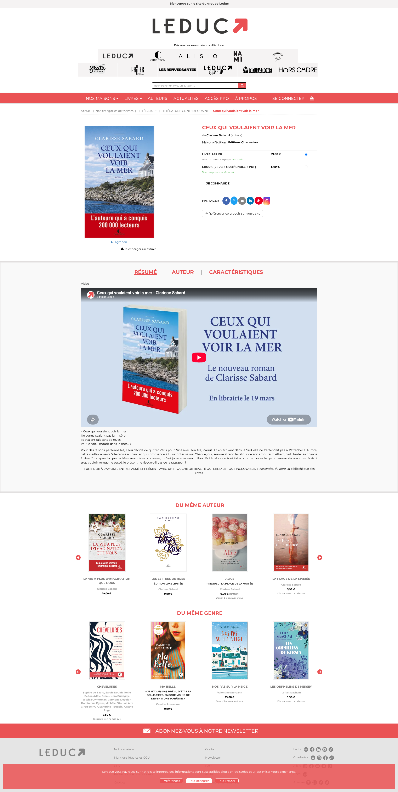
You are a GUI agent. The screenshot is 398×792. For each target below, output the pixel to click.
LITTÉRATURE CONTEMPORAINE (185, 111)
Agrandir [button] (120, 242)
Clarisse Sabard (218, 135)
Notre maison (124, 749)
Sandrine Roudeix (111, 706)
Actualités (186, 98)
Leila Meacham (291, 692)
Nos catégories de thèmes (114, 111)
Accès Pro (217, 98)
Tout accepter (199, 781)
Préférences (171, 781)
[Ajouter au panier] (217, 183)
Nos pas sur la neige (230, 686)
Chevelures (107, 686)
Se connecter (288, 98)
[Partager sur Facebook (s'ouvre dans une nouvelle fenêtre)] (226, 201)
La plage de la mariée (291, 579)
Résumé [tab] (145, 272)
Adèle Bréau (101, 696)
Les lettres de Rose (168, 579)
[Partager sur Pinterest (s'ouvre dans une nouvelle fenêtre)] (259, 201)
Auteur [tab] (183, 272)
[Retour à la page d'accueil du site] (199, 26)
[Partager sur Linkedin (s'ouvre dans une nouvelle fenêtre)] (250, 201)
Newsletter (213, 757)
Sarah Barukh (114, 692)
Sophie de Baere (93, 692)
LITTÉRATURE (147, 111)
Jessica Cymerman (95, 699)
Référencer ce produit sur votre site (234, 213)
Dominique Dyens (92, 703)
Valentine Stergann (229, 692)
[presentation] (78, 557)
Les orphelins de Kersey (291, 686)
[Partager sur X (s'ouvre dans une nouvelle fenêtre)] (234, 200)
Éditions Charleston (243, 142)
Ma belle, (168, 686)
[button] (119, 182)
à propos (246, 98)
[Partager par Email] (242, 201)
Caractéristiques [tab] (236, 272)
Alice (229, 579)
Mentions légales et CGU (132, 757)
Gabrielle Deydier (119, 699)
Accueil (86, 111)
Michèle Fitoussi (116, 703)
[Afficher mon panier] (312, 98)
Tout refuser (226, 781)
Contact (211, 749)
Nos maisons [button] (101, 98)
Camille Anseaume (168, 704)
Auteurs (157, 98)
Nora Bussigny (119, 696)
